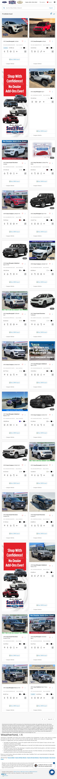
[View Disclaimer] (17, 51)
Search (51, 8)
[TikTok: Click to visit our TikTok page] (5, 774)
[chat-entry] (52, 772)
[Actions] (25, 41)
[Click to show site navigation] (54, 2)
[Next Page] (45, 719)
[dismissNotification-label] (54, 763)
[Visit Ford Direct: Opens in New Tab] (5, 775)
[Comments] (25, 51)
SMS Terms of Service (25, 771)
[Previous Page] (42, 719)
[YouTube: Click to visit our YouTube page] (3, 774)
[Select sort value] (54, 14)
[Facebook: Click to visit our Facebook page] (1, 774)
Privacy (18, 771)
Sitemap (15, 771)
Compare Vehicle (10, 63)
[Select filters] (51, 13)
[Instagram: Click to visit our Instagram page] (4, 774)
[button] (26, 27)
